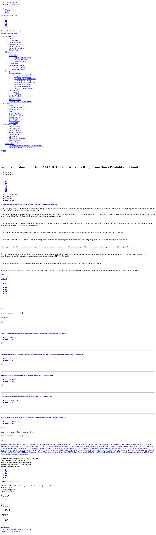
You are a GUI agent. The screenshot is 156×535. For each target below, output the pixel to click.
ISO (37, 444)
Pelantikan (151, 450)
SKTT (50, 448)
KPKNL (110, 452)
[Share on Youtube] (5, 151)
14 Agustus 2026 (12, 400)
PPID (11, 111)
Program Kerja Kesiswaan (22, 58)
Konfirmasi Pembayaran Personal (25, 75)
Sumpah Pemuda (89, 446)
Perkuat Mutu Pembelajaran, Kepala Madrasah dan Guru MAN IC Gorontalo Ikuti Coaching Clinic (26, 396)
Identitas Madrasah (15, 42)
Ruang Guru (25, 444)
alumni (50, 444)
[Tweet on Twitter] (6, 187)
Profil (7, 37)
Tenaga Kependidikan (16, 48)
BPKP (116, 444)
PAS (108, 446)
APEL (133, 450)
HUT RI (56, 444)
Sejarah (11, 38)
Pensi (23, 446)
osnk (35, 452)
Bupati (120, 446)
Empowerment (43, 448)
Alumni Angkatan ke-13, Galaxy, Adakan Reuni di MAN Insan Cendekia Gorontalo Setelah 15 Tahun (27, 375)
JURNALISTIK (114, 450)
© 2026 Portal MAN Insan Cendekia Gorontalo (17, 529)
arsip (58, 452)
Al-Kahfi (35, 448)
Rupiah (65, 450)
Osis (134, 444)
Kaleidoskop (13, 123)
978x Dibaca (11, 381)
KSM (98, 444)
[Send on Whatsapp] (6, 185)
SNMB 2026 (9, 125)
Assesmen (98, 446)
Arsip (25, 448)
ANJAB (35, 450)
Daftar (7, 12)
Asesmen (143, 446)
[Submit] (22, 436)
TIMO (147, 452)
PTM (145, 444)
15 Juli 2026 (11, 358)
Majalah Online (14, 109)
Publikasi (8, 103)
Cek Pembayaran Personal (22, 77)
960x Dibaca (11, 423)
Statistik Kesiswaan (20, 59)
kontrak (97, 448)
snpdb (120, 448)
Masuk (7, 10)
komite (10, 448)
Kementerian (128, 444)
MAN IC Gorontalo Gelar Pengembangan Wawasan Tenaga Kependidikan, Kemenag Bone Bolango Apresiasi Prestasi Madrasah (34, 333)
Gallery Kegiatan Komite (22, 84)
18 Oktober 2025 (12, 194)
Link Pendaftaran (15, 140)
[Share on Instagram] (3, 151)
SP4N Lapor (18, 94)
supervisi (110, 448)
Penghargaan (57, 448)
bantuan (54, 452)
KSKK (15, 448)
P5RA (19, 446)
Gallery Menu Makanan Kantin (24, 82)
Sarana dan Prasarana (16, 65)
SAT (118, 452)
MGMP (70, 452)
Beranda (8, 172)
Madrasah (9, 198)
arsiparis (32, 444)
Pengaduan (13, 90)
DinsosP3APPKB (128, 448)
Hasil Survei (9, 144)
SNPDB (18, 444)
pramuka (48, 452)
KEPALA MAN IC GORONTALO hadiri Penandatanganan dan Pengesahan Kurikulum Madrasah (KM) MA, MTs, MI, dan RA (33, 417)
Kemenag (62, 444)
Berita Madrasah (14, 105)
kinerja (25, 450)
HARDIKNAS (74, 450)
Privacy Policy (16, 531)
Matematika (141, 452)
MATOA (56, 450)
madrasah (4, 279)
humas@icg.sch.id (13, 4)
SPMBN (77, 448)
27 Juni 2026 (11, 337)
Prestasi (81, 444)
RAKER (42, 450)
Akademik (12, 54)
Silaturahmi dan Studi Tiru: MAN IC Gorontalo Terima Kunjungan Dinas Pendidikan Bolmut (29, 204)
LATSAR (11, 452)
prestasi (20, 450)
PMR (61, 450)
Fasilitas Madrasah (20, 67)
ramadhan (4, 450)
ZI (148, 448)
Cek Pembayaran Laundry (22, 81)
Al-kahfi (17, 452)
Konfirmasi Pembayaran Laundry (25, 79)
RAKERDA (92, 450)
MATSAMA (93, 452)
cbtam (115, 448)
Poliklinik (140, 444)
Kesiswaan (13, 56)
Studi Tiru (77, 452)
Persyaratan (13, 136)
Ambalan (130, 446)
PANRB (128, 450)
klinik (15, 450)
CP (44, 452)
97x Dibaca (11, 402)
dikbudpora (150, 446)
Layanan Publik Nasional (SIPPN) (20, 102)
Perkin (92, 448)
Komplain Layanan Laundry (23, 88)
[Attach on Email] (6, 191)
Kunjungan (143, 448)
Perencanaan (85, 448)
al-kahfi (10, 450)
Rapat (72, 448)
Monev (110, 444)
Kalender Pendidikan (16, 115)
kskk (37, 446)
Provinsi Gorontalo (72, 444)
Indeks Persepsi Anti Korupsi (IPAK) (21, 147)
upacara (20, 448)
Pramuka (80, 446)
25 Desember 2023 (13, 421)
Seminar (42, 446)
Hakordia (4, 448)
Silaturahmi (66, 448)
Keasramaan (13, 63)
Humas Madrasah (12, 196)
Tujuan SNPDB (14, 126)
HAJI (107, 450)
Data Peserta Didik (20, 61)
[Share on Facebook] (1, 151)
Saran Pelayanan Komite (22, 86)
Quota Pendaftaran (15, 132)
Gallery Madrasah (15, 113)
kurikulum (11, 444)
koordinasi (64, 452)
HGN (29, 448)
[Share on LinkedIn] (6, 189)
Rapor (26, 452)
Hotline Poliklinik (15, 96)
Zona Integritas (14, 119)
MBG (19, 454)
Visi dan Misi (13, 40)
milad (15, 446)
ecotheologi (85, 452)
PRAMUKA (102, 452)
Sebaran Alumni (14, 121)
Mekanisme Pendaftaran (17, 138)
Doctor (40, 452)
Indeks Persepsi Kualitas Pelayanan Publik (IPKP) (26, 146)
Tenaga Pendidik (15, 46)
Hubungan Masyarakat (17, 69)
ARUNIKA (100, 450)
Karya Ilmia (83, 450)
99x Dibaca (11, 339)
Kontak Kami (13, 50)
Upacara (121, 444)
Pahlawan (114, 446)
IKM (22, 452)
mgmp (137, 448)
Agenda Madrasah (15, 107)
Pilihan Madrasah (15, 130)
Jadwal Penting (14, 134)
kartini (30, 450)
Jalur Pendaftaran (15, 128)
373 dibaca (10, 200)
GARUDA (48, 450)
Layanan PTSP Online (16, 98)
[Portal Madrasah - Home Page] (9, 15)
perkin (105, 446)
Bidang (7, 52)
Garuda (31, 452)
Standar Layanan (15, 100)
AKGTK (137, 446)
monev (122, 450)
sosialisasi (103, 448)
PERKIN (4, 452)
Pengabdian (73, 446)
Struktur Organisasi (15, 44)
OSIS (86, 444)
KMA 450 (92, 444)
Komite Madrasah (15, 73)
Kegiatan (58, 446)
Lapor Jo (17, 92)
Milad (150, 444)
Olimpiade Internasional (128, 452)
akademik (24, 454)
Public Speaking (141, 450)
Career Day (104, 444)
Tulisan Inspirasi (14, 117)
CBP (114, 452)
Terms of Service (6, 531)
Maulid (3, 446)
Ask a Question (12, 3)
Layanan (8, 71)
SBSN (125, 446)
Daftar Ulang (13, 142)
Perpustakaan (50, 446)
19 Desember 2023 (13, 379)
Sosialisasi (65, 446)
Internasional (43, 444)
